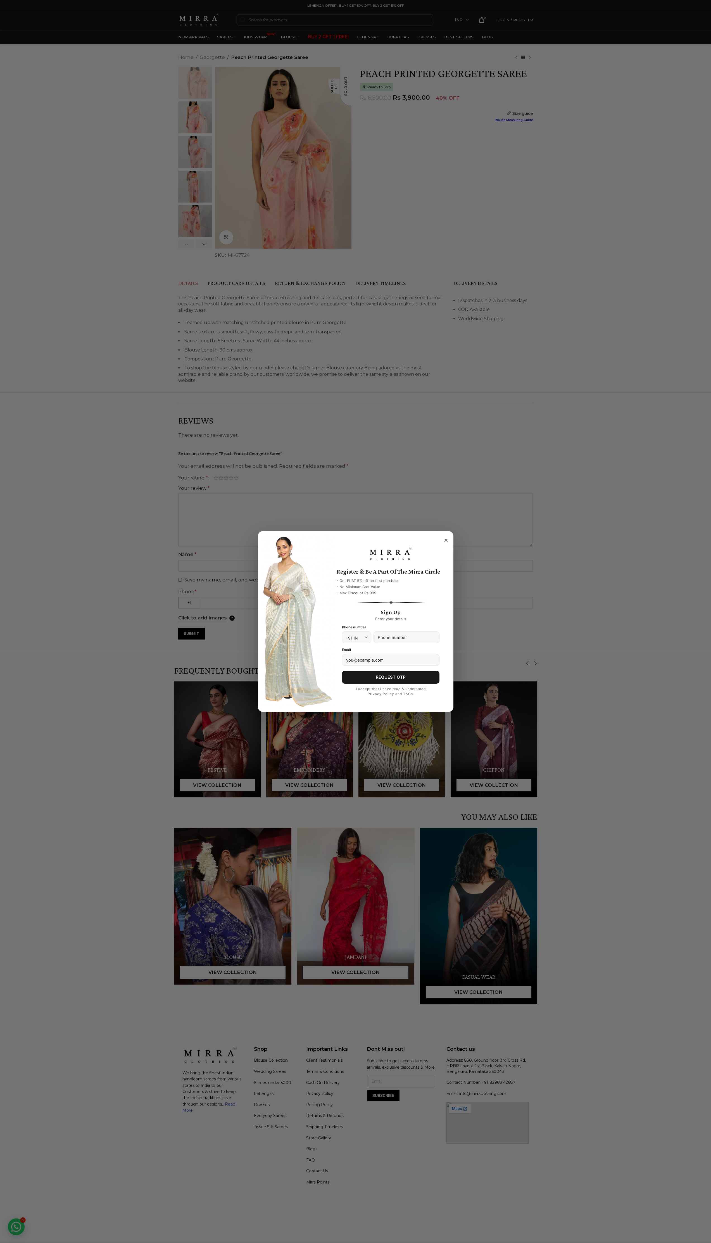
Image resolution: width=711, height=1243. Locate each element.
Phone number (354, 627)
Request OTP (391, 677)
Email (346, 650)
